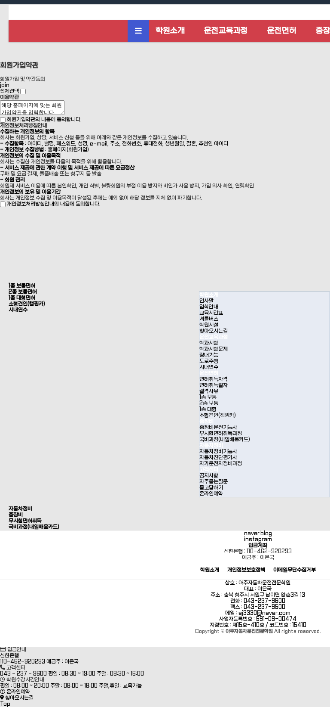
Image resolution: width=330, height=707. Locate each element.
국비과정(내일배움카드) (224, 440)
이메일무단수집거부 (294, 570)
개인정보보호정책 (246, 570)
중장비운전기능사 (218, 428)
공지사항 (208, 476)
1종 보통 (208, 397)
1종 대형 (208, 409)
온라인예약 (211, 494)
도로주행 (208, 361)
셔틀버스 (208, 319)
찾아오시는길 (213, 331)
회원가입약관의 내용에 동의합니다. (44, 120)
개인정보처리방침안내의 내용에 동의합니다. (54, 204)
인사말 (206, 301)
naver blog (258, 533)
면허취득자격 (213, 379)
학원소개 (170, 30)
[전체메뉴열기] (138, 31)
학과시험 (208, 343)
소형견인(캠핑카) (217, 415)
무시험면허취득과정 (220, 434)
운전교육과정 (226, 30)
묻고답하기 (211, 488)
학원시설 (208, 325)
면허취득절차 (213, 385)
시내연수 (208, 367)
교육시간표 (211, 313)
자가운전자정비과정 (220, 464)
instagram (258, 539)
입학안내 (208, 307)
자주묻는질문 (213, 482)
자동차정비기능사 (218, 452)
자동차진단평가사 (218, 458)
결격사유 (208, 391)
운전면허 (281, 30)
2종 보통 (208, 403)
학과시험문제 (213, 349)
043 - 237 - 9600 (23, 674)
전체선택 (9, 91)
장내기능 (208, 355)
